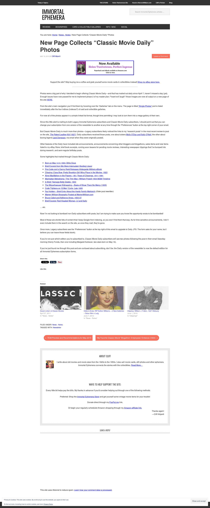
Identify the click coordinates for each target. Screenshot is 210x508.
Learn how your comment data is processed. (93, 490)
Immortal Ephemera (53, 14)
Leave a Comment (161, 56)
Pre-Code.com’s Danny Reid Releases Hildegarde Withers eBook (73, 169)
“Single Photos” (145, 106)
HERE (49, 99)
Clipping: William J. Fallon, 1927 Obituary (143, 311)
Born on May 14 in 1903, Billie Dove (60, 163)
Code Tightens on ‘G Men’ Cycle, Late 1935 (64, 188)
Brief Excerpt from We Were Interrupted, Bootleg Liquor (68, 166)
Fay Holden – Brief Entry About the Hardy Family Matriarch (70, 191)
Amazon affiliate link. (133, 407)
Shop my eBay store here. (149, 82)
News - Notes (57, 324)
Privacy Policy (48, 504)
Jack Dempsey (59, 137)
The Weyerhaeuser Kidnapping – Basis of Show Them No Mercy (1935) (76, 185)
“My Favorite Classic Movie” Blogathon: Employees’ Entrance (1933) (127, 337)
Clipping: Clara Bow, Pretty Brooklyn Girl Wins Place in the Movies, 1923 (76, 172)
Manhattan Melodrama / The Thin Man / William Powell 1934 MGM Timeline (77, 178)
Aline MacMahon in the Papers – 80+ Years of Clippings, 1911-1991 (74, 175)
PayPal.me (114, 402)
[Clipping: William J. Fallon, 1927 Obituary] (148, 298)
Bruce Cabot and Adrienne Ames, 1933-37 (63, 197)
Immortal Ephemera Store (88, 396)
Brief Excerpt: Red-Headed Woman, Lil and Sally (66, 200)
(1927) (63, 134)
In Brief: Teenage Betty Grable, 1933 (60, 181)
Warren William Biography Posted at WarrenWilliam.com (69, 194)
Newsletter (57, 327)
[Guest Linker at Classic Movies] (60, 298)
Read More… (137, 365)
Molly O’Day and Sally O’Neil (138, 134)
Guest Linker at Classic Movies (52, 311)
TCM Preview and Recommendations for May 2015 (68, 337)
